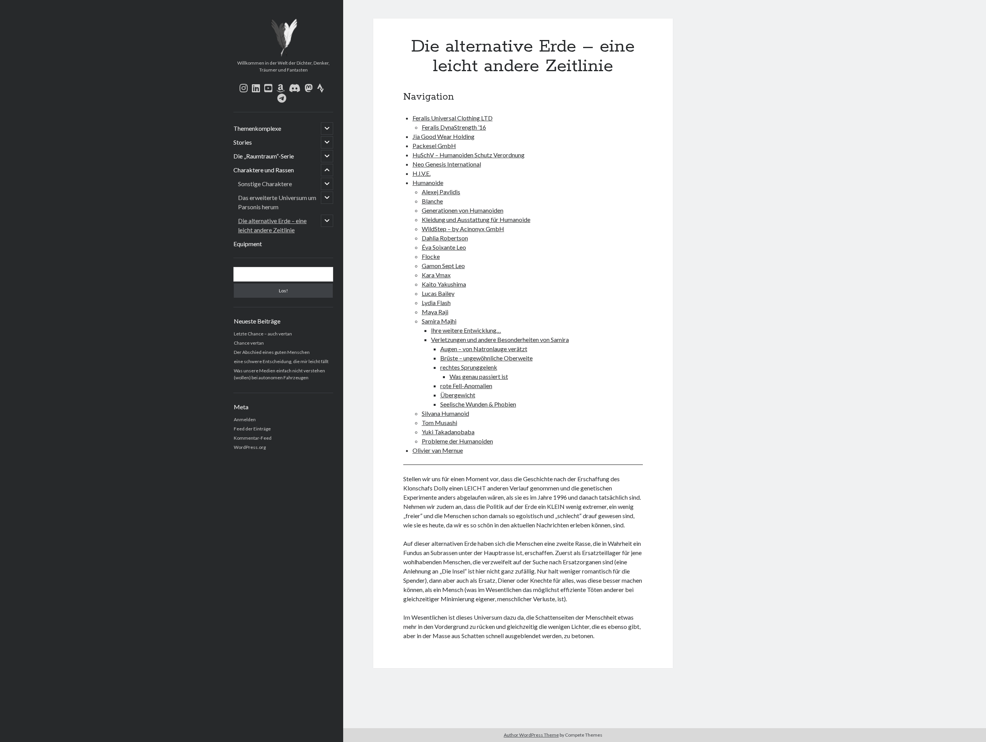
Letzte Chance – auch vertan (263, 334)
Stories (242, 142)
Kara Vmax (436, 274)
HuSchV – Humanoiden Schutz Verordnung (469, 154)
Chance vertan (249, 343)
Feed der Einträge (252, 429)
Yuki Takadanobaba (448, 431)
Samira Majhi (439, 321)
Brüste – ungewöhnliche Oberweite (486, 358)
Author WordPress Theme (531, 735)
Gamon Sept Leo (443, 265)
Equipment (247, 243)
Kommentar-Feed (253, 438)
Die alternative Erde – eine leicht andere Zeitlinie (272, 225)
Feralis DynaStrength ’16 (454, 127)
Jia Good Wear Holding (444, 136)
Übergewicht (457, 395)
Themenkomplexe (257, 128)
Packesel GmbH (434, 145)
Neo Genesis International (447, 164)
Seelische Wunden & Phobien (478, 404)
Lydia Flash (436, 302)
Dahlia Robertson (445, 238)
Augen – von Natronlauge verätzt (483, 348)
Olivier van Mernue (438, 450)
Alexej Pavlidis (441, 191)
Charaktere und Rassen (263, 169)
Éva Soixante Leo (444, 247)
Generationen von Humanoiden (462, 210)
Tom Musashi (439, 422)
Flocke (431, 256)
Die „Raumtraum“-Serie (263, 156)
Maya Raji (435, 311)
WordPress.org (250, 447)
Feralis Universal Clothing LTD (453, 118)
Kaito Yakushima (444, 284)
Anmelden (245, 419)
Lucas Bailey (438, 293)
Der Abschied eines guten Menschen (272, 352)
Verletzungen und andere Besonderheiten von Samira (500, 339)
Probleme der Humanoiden (457, 441)
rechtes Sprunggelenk (468, 367)
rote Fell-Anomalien (466, 385)
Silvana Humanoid (445, 413)
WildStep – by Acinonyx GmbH (463, 228)
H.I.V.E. (422, 173)
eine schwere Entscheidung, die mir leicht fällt (281, 361)
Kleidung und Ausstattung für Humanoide (476, 219)
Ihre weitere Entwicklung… (466, 330)
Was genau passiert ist (478, 376)
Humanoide (428, 182)
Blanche (432, 201)
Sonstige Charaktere (265, 183)
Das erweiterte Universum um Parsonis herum (277, 202)
